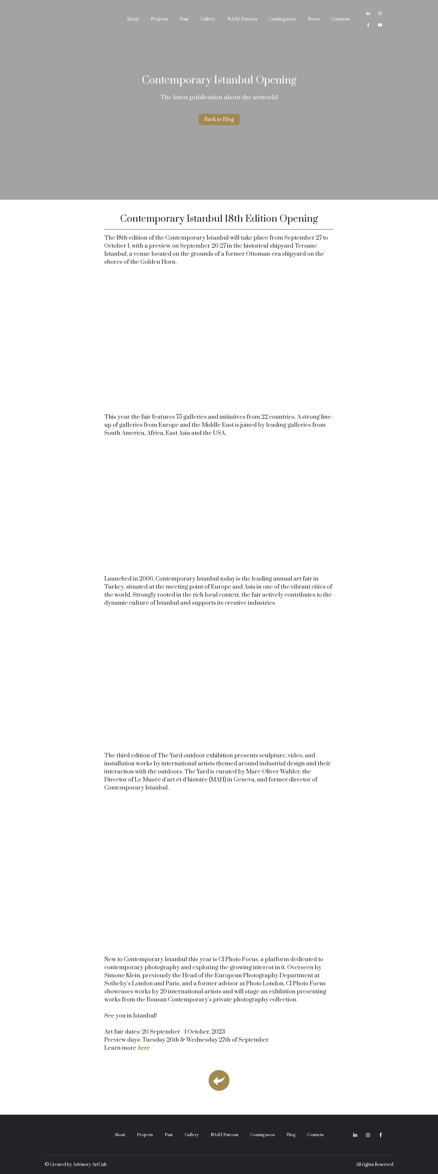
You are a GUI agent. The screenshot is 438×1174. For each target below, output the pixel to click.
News (313, 19)
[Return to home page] (78, 19)
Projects (159, 19)
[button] (368, 13)
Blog (291, 1135)
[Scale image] (219, 338)
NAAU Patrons (242, 19)
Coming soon (282, 19)
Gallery (208, 19)
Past (184, 19)
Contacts (340, 19)
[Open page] (219, 1080)
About (132, 19)
